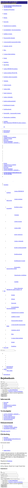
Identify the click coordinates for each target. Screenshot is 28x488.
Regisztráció (6, 132)
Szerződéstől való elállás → (10, 428)
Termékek (6, 184)
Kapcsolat (6, 140)
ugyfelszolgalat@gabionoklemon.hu (12, 438)
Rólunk (5, 403)
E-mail (2, 383)
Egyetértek (10, 390)
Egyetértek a (12, 391)
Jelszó (2, 386)
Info (5, 291)
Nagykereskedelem (8, 141)
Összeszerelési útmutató (9, 418)
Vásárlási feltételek (8, 425)
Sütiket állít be (7, 450)
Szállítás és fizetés (8, 138)
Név (2, 382)
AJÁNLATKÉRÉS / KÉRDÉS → (12, 142)
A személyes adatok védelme (10, 427)
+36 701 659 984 (8, 440)
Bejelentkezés (7, 130)
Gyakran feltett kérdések (9, 416)
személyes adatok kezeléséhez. (16, 391)
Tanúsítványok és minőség (10, 137)
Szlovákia (6, 437)
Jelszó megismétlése (5, 388)
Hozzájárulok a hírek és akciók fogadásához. (12, 393)
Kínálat (5, 136)
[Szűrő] (15, 350)
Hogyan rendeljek (8, 415)
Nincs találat (9, 370)
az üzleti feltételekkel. (13, 390)
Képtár (5, 407)
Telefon (2, 385)
